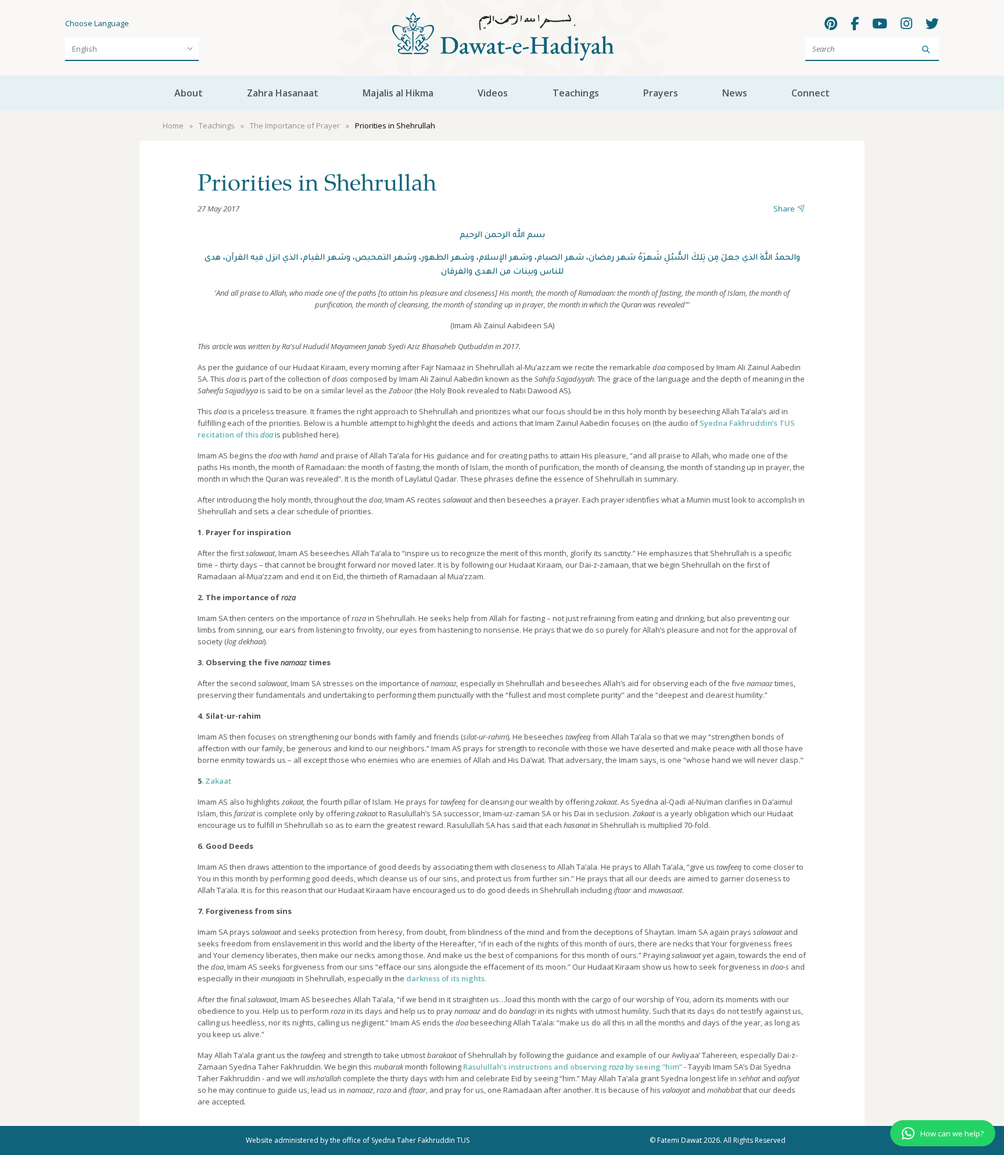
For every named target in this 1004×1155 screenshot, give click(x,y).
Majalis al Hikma (398, 93)
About (188, 93)
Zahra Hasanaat (282, 93)
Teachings (576, 93)
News (734, 93)
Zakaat (218, 781)
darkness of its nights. (446, 978)
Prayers (660, 93)
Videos (493, 93)
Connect (810, 93)
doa (266, 434)
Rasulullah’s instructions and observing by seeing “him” (572, 1066)
